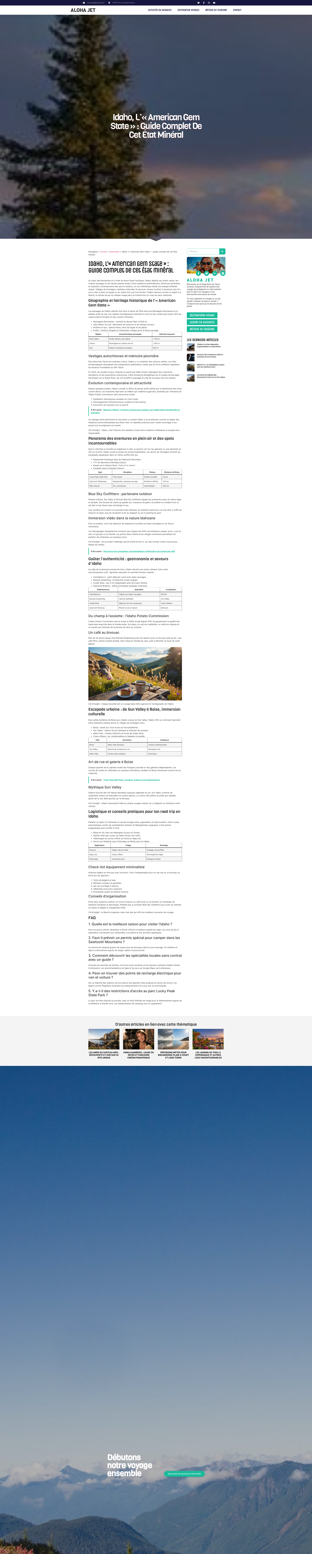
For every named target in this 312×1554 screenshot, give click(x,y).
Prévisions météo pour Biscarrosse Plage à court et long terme (173, 1055)
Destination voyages (188, 10)
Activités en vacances (159, 10)
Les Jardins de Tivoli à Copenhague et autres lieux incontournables (208, 1055)
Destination (114, 251)
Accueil (103, 251)
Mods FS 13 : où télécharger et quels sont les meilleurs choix (210, 366)
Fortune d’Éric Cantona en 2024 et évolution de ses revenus (210, 356)
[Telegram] (222, 273)
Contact (237, 10)
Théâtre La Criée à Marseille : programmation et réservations (209, 345)
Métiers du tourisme (216, 10)
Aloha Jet (83, 10)
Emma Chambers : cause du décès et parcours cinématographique (138, 1055)
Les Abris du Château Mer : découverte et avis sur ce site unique (211, 376)
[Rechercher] (222, 251)
